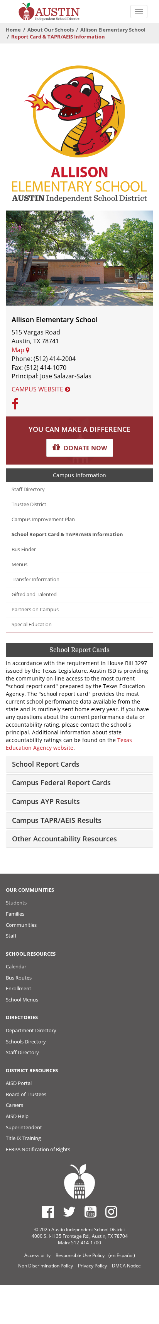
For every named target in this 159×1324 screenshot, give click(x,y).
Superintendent (24, 1127)
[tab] (79, 764)
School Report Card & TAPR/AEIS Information (67, 534)
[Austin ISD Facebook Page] (48, 1211)
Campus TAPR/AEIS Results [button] (56, 820)
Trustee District (29, 504)
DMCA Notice (126, 1265)
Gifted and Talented (34, 594)
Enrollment (18, 988)
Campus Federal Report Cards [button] (61, 782)
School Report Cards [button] (46, 764)
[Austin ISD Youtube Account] (90, 1211)
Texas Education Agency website (69, 743)
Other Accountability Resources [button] (64, 838)
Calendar (16, 966)
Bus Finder (24, 549)
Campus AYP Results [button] (46, 801)
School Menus (22, 999)
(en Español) (121, 1255)
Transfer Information (35, 579)
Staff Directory (28, 489)
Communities (21, 924)
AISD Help (17, 1116)
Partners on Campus (35, 609)
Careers (14, 1105)
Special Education (32, 624)
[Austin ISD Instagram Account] (111, 1211)
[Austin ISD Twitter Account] (69, 1211)
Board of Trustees (26, 1094)
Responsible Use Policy (80, 1255)
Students (16, 902)
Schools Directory (26, 1041)
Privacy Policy (92, 1265)
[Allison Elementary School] (79, 133)
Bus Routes (19, 977)
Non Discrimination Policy (45, 1265)
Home (13, 29)
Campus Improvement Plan (43, 519)
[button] (79, 448)
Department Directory (31, 1030)
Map (19, 350)
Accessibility (37, 1255)
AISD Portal (19, 1083)
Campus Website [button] (38, 389)
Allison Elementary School (112, 29)
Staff (11, 935)
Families (15, 913)
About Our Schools (50, 29)
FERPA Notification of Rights (38, 1149)
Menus (19, 564)
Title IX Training (23, 1138)
